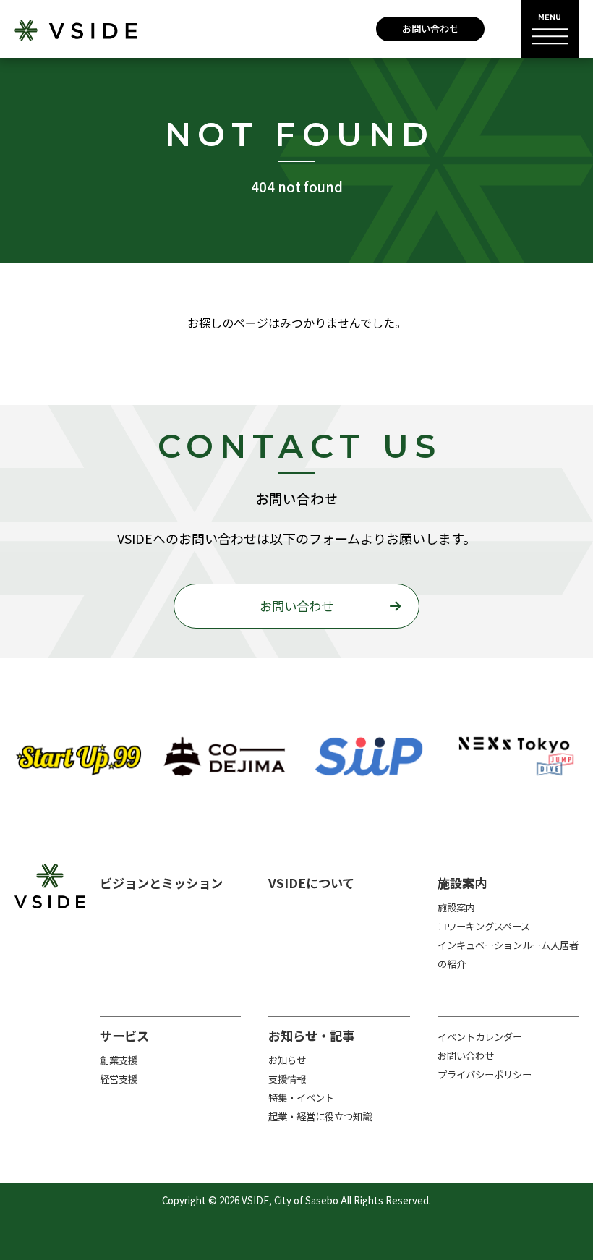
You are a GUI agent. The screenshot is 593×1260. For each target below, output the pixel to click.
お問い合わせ (430, 28)
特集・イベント (301, 1097)
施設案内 (456, 907)
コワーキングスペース (484, 926)
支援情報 (287, 1079)
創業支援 (118, 1060)
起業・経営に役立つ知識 (320, 1116)
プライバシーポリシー (485, 1074)
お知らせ (287, 1060)
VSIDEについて (311, 883)
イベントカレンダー (480, 1037)
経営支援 (118, 1079)
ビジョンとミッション (161, 883)
